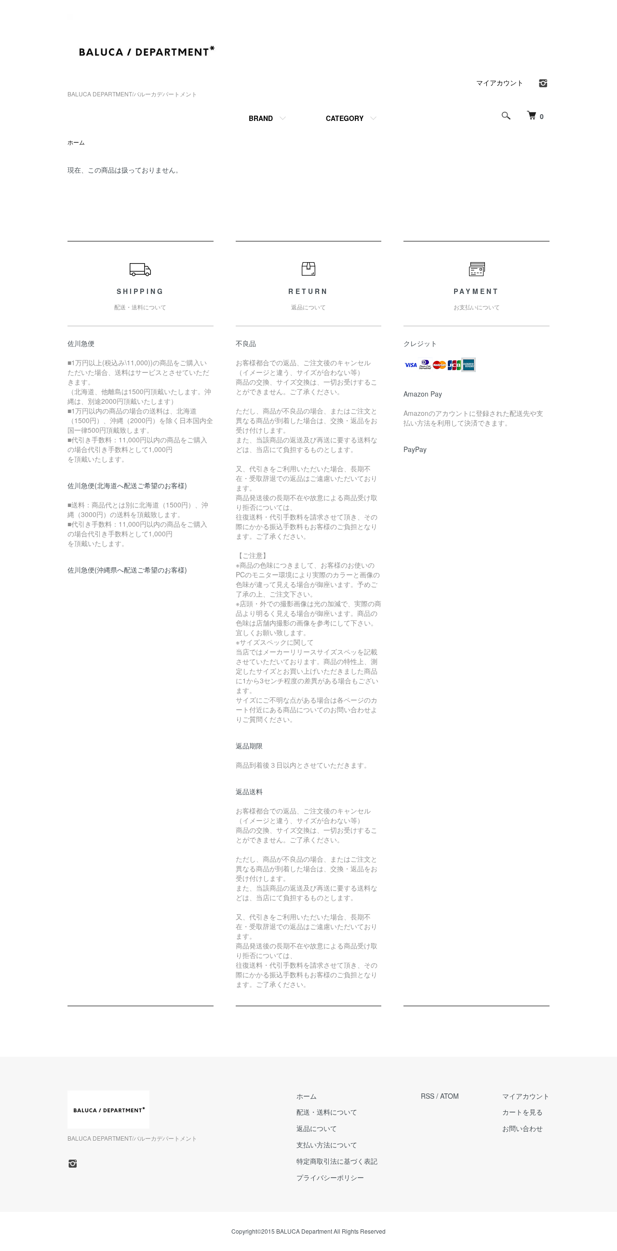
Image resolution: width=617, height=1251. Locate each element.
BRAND (261, 118)
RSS (427, 1096)
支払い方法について (326, 1144)
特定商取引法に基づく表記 (336, 1161)
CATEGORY (344, 118)
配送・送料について (326, 1112)
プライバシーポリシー (330, 1177)
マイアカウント (499, 82)
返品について (316, 1128)
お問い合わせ (522, 1128)
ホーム (76, 142)
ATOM (449, 1096)
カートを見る (522, 1112)
